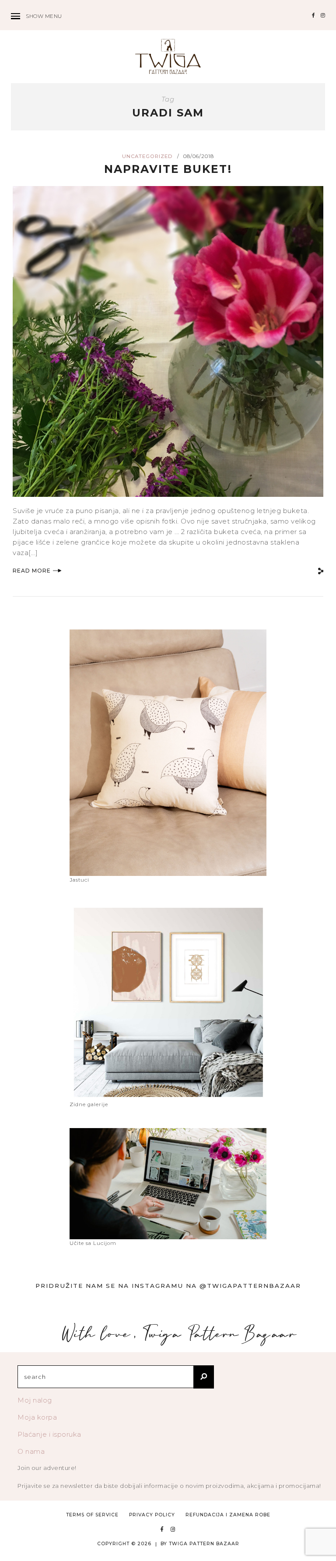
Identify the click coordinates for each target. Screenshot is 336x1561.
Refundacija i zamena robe (228, 1515)
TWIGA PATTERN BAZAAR (204, 1544)
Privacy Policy (152, 1515)
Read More (32, 570)
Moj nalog (35, 1400)
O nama (31, 1451)
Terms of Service (92, 1515)
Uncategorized (147, 156)
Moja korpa (37, 1417)
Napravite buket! (168, 169)
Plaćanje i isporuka (49, 1434)
